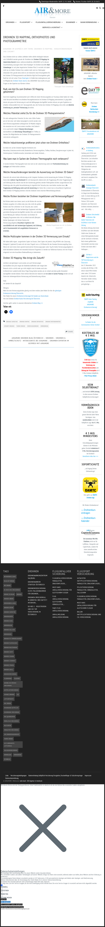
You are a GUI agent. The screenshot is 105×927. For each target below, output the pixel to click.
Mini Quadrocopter (9, 716)
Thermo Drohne (21, 326)
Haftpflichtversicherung (11, 690)
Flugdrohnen (8, 678)
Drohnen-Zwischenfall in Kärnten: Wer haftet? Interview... (37, 600)
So (86, 322)
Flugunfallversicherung (48, 22)
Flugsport (25, 22)
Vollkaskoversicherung (10, 750)
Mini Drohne (7, 703)
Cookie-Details (5, 909)
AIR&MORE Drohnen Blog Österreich (27, 338)
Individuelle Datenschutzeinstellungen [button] (12, 907)
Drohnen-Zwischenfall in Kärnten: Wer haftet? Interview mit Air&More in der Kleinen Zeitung (90, 219)
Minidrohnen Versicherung (11, 712)
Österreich (7, 759)
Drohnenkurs (8, 634)
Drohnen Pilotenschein (10, 643)
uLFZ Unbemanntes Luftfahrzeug (9, 744)
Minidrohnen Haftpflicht (11, 707)
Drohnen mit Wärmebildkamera (12, 638)
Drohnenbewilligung (10, 603)
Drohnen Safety (8, 651)
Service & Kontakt (51, 27)
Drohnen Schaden (9, 656)
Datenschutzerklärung (11, 778)
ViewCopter (25, 78)
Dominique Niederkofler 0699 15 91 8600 (56, 1)
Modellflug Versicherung (11, 721)
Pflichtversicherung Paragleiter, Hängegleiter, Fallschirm (87, 590)
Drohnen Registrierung (10, 647)
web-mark (23, 781)
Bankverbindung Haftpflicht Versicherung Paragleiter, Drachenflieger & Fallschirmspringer (56, 775)
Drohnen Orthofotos (37, 321)
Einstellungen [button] (29, 882)
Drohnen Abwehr (8, 598)
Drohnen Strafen (9, 665)
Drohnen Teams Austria (20, 81)
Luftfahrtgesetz (9, 698)
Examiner (70, 22)
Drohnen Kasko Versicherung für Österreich (27, 298)
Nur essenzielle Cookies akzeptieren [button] (12, 904)
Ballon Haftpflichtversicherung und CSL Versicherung (89, 614)
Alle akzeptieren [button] (6, 902)
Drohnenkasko (8, 625)
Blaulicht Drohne (9, 581)
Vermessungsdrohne (33, 326)
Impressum (88, 775)
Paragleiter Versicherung (11, 729)
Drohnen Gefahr (8, 607)
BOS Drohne (7, 585)
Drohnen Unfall (8, 669)
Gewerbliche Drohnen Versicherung (10, 684)
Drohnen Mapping (24, 321)
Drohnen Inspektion (12, 321)
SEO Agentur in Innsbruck (34, 781)
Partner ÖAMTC (90, 51)
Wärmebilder (7, 754)
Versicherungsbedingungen (18, 775)
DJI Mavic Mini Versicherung (12, 589)
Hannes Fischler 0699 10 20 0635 (88, 1)
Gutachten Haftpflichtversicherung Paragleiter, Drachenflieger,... (89, 581)
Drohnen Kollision (9, 629)
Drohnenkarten (8, 616)
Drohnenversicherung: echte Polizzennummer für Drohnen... (37, 591)
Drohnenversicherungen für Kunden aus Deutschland (32, 296)
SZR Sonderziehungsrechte (11, 734)
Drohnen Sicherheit (9, 660)
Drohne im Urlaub (9, 594)
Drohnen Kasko (8, 620)
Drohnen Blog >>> (37, 303)
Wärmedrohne (44, 326)
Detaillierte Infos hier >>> (90, 456)
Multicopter (7, 725)
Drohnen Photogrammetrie (53, 321)
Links (7, 775)
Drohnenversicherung (10, 674)
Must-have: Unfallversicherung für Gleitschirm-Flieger (62, 590)
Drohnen (10, 22)
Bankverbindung (88, 22)
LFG (18, 694)
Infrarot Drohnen (9, 326)
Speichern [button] (4, 899)
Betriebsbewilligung (10, 576)
